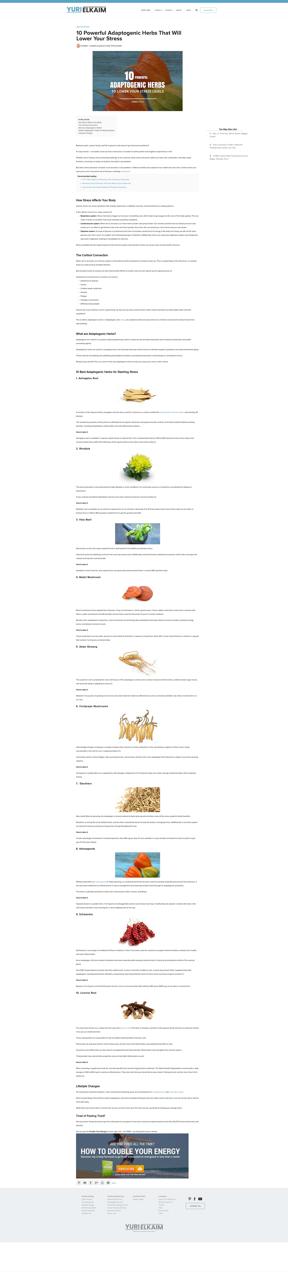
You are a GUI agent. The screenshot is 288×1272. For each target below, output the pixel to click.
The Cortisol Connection (88, 125)
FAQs (160, 1208)
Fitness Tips (111, 1213)
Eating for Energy (88, 1205)
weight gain (125, 171)
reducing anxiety (176, 1092)
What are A (90, 128)
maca (122, 320)
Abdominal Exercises (114, 1199)
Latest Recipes (87, 1199)
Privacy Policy (163, 1210)
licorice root (125, 1028)
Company (163, 1196)
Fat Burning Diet (87, 1202)
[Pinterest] (79, 1183)
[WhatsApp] (102, 1183)
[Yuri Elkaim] (144, 1228)
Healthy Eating (82, 27)
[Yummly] (96, 1183)
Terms (161, 1213)
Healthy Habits (138, 1199)
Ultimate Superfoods (89, 1208)
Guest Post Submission (167, 1199)
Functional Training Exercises (117, 1205)
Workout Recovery (114, 1210)
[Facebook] (91, 1183)
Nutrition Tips (86, 1213)
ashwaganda (101, 882)
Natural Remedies (88, 1210)
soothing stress (158, 1092)
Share (114, 1183)
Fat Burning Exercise (115, 1196)
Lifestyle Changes (85, 133)
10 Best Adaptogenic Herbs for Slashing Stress (96, 130)
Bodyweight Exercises (115, 1202)
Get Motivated (139, 1196)
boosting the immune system (172, 412)
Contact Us (195, 1206)
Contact (161, 1205)
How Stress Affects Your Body (90, 122)
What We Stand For (166, 1202)
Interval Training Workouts (116, 1208)
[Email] (85, 1183)
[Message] (108, 1183)
